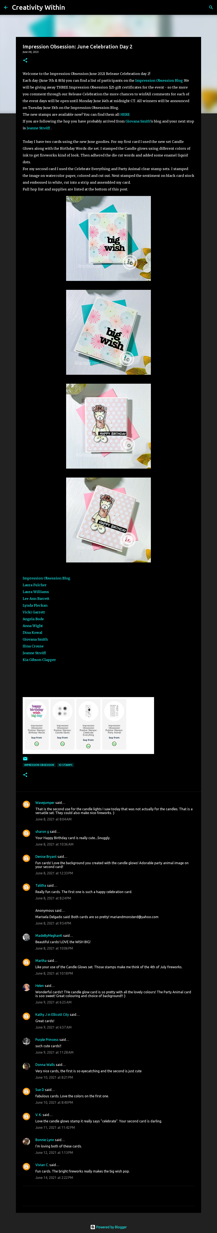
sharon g (42, 831)
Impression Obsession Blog (159, 80)
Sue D (39, 1090)
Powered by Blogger (111, 1227)
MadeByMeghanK (48, 935)
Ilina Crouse (33, 646)
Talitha (40, 885)
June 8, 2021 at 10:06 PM (54, 948)
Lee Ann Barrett (36, 598)
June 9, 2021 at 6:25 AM (53, 1002)
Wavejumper (44, 803)
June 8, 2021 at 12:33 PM (54, 873)
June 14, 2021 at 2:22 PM (54, 1177)
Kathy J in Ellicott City (52, 1014)
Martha (41, 960)
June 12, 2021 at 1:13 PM (54, 1152)
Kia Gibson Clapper (39, 660)
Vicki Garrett (34, 612)
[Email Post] (25, 760)
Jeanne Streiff (38, 128)
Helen (39, 986)
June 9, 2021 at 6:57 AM (53, 1027)
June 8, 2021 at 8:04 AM (53, 819)
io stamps (65, 765)
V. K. (38, 1115)
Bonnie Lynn (44, 1140)
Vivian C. (42, 1165)
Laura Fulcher (35, 585)
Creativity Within (38, 7)
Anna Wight (33, 626)
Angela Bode (33, 619)
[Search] (71, 7)
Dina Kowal (32, 632)
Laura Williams (36, 592)
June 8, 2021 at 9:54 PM (53, 923)
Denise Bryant (46, 856)
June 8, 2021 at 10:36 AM (54, 844)
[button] (25, 60)
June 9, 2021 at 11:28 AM (54, 1052)
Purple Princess (46, 1039)
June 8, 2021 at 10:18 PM (54, 973)
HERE (125, 114)
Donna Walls (45, 1065)
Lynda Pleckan (35, 605)
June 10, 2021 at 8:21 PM (54, 1077)
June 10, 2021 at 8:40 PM (54, 1102)
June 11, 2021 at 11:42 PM (55, 1127)
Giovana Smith (137, 121)
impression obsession (39, 765)
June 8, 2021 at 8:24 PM (53, 898)
